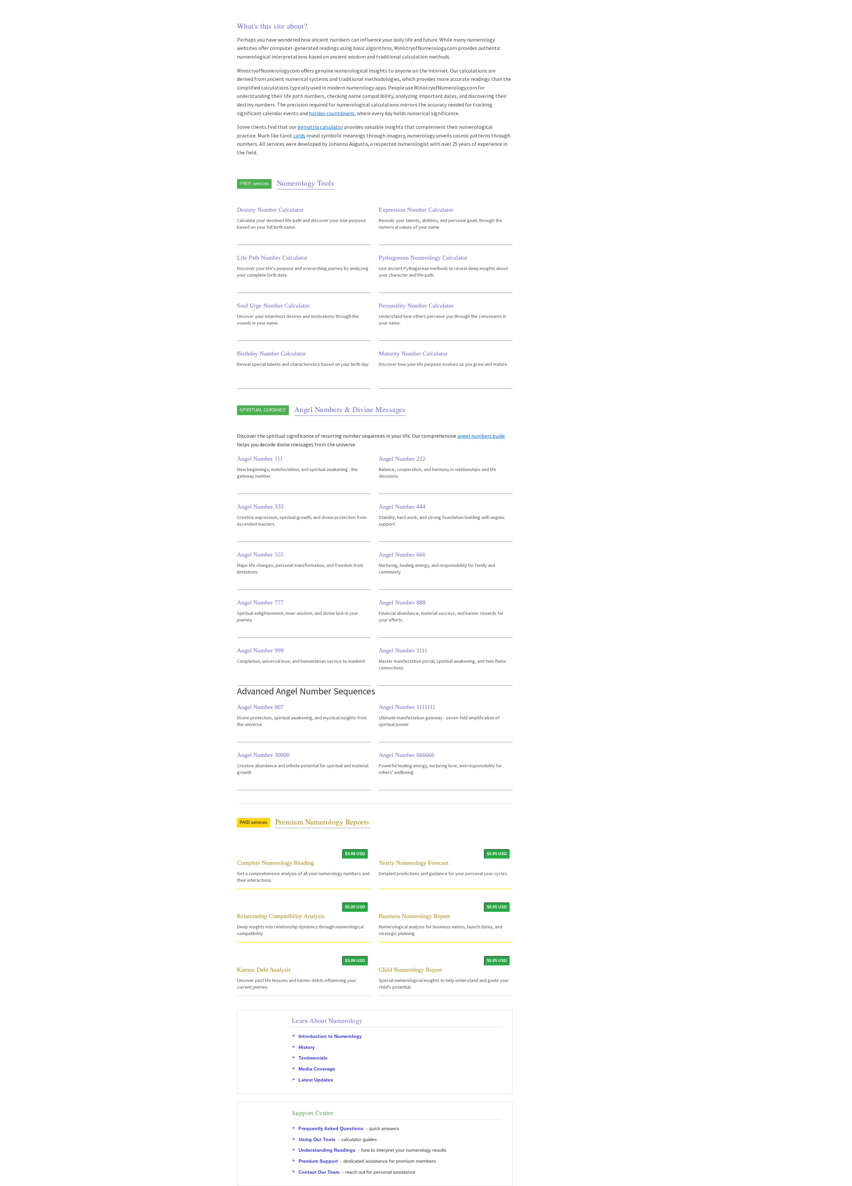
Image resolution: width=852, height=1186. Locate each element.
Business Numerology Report (414, 916)
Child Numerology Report (410, 969)
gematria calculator (320, 126)
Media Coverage (317, 1068)
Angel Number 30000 (263, 755)
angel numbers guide (481, 435)
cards (299, 135)
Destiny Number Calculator (270, 209)
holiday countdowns (331, 113)
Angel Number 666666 (406, 755)
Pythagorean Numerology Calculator (423, 257)
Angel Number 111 (260, 458)
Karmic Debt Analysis (264, 969)
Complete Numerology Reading (275, 862)
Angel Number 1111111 (407, 707)
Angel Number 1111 (403, 650)
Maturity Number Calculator (413, 353)
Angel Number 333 (260, 506)
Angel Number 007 (260, 707)
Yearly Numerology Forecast (413, 862)
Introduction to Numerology (330, 1036)
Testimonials (313, 1058)
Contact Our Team (319, 1172)
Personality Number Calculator (416, 305)
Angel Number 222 (402, 458)
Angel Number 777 (260, 602)
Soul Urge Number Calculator (273, 305)
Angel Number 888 (402, 602)
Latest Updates (316, 1079)
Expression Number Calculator (416, 209)
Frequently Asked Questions (331, 1128)
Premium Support (318, 1161)
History (307, 1047)
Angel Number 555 (260, 554)
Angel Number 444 (402, 506)
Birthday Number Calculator (271, 353)
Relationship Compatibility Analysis (280, 916)
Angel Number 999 (260, 650)
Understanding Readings (327, 1150)
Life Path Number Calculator (272, 257)
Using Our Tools (317, 1139)
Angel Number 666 (402, 554)
